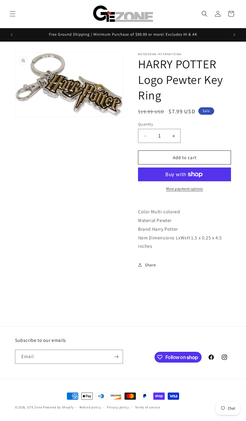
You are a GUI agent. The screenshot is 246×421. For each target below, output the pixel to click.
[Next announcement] (234, 34)
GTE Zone (34, 407)
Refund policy (90, 407)
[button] (12, 13)
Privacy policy (118, 407)
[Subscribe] (116, 357)
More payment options (184, 188)
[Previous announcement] (11, 34)
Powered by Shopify (58, 407)
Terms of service (147, 407)
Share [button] (150, 265)
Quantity (145, 124)
